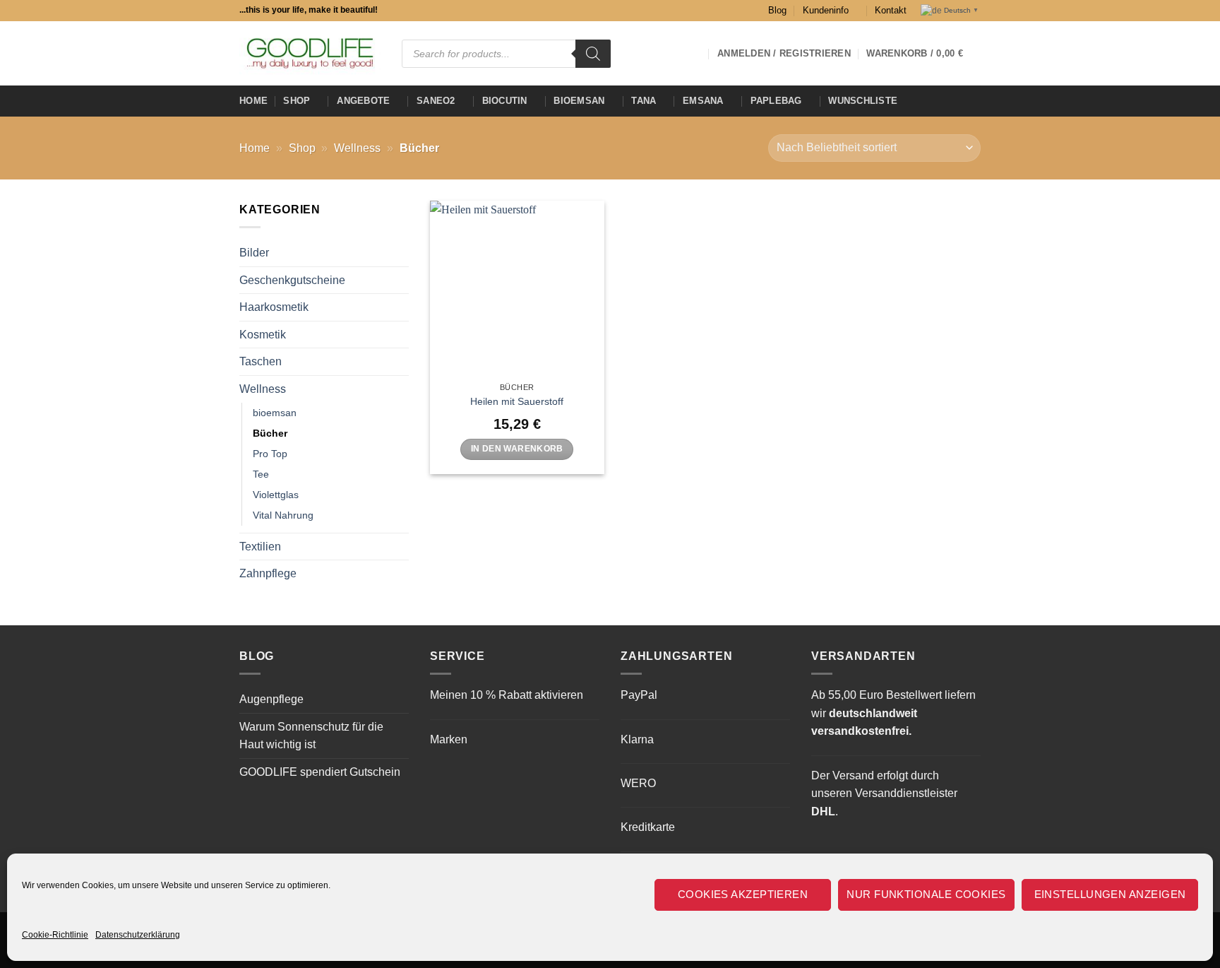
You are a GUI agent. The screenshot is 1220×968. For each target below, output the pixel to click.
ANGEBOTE (363, 100)
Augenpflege (271, 699)
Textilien (260, 547)
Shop (296, 100)
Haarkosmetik (274, 307)
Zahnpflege (268, 573)
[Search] (593, 54)
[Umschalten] (400, 389)
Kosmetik (262, 335)
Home (253, 100)
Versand (853, 775)
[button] (923, 53)
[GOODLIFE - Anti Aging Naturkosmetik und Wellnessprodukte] (310, 53)
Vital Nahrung (283, 515)
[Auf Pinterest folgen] (693, 53)
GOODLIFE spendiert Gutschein (319, 772)
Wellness (357, 148)
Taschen (260, 361)
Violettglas (276, 494)
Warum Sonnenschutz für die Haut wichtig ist (311, 736)
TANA (643, 100)
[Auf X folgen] (656, 53)
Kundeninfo (826, 10)
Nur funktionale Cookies (926, 894)
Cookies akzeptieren (743, 894)
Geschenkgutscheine (292, 280)
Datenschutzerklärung (137, 935)
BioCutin (504, 100)
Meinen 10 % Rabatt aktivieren (506, 695)
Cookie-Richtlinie (55, 935)
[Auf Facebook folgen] (620, 53)
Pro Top (270, 453)
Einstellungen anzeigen (1110, 894)
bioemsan (579, 100)
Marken (448, 739)
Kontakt (891, 10)
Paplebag (776, 100)
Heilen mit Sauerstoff (516, 401)
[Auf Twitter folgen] (675, 53)
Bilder (254, 253)
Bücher (270, 433)
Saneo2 (436, 100)
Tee (261, 474)
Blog (777, 10)
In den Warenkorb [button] (517, 448)
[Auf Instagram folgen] (638, 53)
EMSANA (703, 100)
